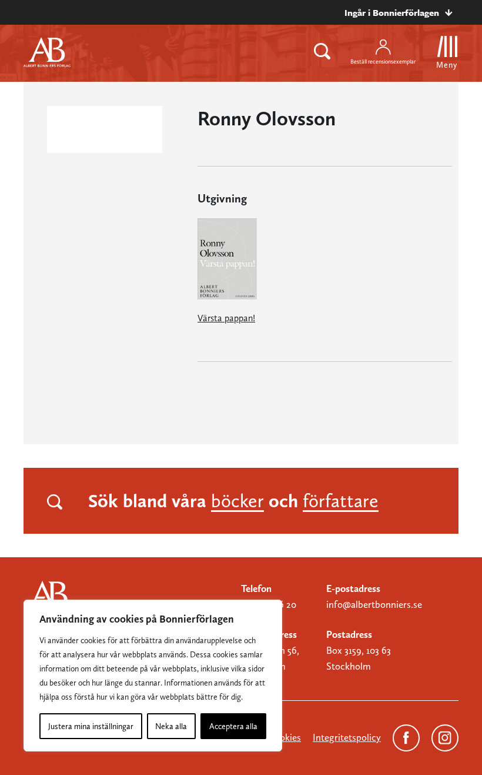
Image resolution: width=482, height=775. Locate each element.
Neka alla (171, 726)
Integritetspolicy (347, 737)
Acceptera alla (233, 726)
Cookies (284, 737)
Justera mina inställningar (90, 726)
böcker (237, 501)
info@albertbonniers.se (374, 604)
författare (341, 501)
